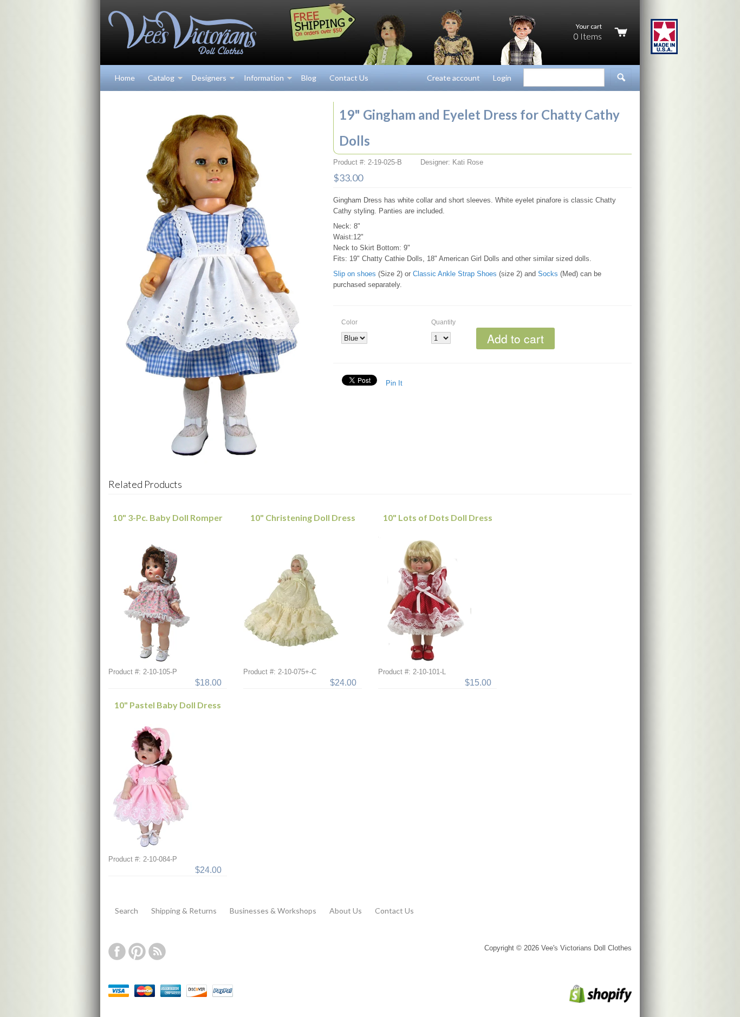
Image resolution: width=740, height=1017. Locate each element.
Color (349, 322)
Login (502, 77)
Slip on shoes (354, 274)
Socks (548, 274)
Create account (453, 77)
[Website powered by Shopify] (589, 1000)
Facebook (117, 951)
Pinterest (137, 951)
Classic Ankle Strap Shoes (455, 274)
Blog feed (157, 951)
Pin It (394, 383)
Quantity (443, 322)
